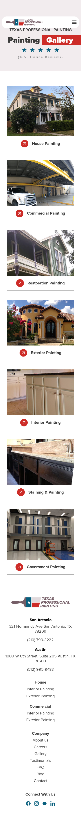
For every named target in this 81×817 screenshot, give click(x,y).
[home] (26, 22)
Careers (40, 747)
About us (40, 740)
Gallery (40, 754)
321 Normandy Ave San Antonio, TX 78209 (40, 629)
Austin (40, 649)
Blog (41, 774)
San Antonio (41, 620)
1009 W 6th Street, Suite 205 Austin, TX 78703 (40, 659)
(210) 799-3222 (40, 640)
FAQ (40, 767)
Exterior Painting (40, 696)
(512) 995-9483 (40, 669)
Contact (40, 781)
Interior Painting (40, 689)
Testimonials (40, 760)
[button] (74, 22)
